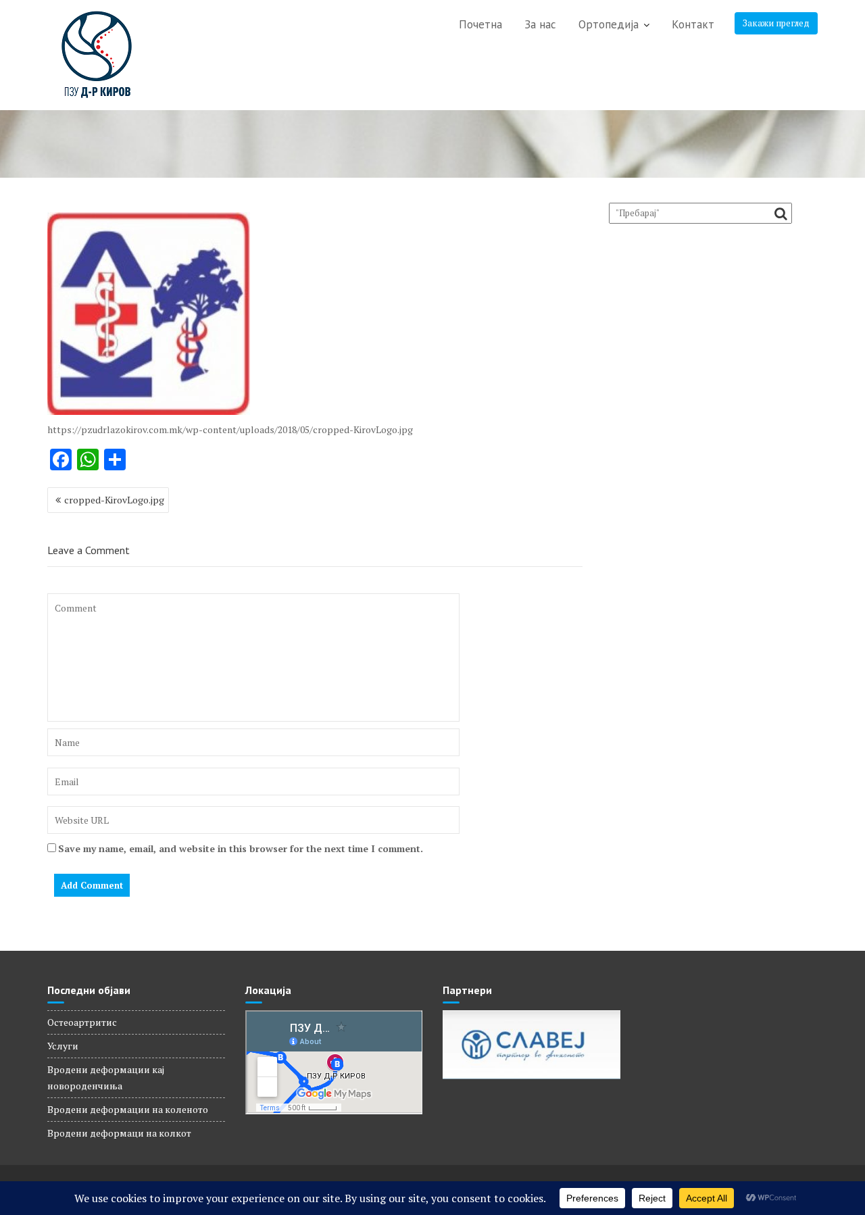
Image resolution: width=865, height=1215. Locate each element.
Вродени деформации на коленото (127, 1109)
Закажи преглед (776, 23)
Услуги (62, 1045)
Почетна (480, 24)
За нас (540, 24)
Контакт (693, 24)
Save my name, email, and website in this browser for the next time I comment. (240, 848)
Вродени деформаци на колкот (119, 1132)
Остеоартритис (82, 1022)
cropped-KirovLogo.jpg (114, 499)
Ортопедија (608, 24)
